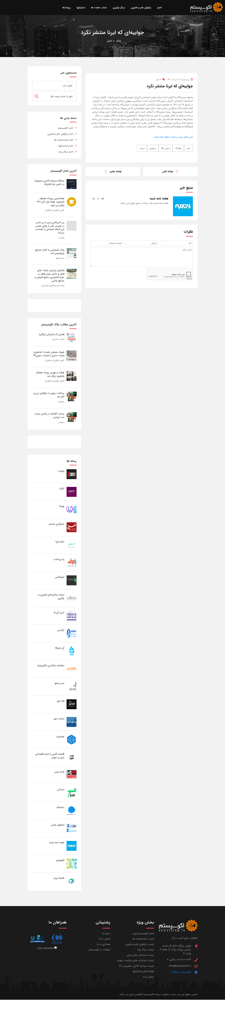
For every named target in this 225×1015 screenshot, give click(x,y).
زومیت (61, 237)
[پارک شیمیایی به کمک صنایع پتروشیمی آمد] (72, 253)
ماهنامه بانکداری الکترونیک (50, 665)
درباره (142, 148)
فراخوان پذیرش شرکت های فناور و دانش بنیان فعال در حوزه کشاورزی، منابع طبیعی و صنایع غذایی (49, 275)
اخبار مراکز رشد (65, 152)
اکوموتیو (60, 860)
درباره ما (106, 933)
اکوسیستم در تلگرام (181, 972)
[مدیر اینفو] (72, 686)
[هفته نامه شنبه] (72, 846)
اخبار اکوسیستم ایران (143, 933)
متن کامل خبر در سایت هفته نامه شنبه (173, 137)
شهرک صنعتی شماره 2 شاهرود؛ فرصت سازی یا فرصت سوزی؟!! (48, 353)
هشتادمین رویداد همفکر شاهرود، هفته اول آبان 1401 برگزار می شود (50, 202)
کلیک (61, 488)
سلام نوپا (59, 542)
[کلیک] (72, 492)
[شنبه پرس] (72, 775)
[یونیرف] (37, 939)
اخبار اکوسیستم (65, 128)
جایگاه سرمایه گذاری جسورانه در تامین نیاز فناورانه (49, 182)
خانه (118, 41)
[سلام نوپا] (72, 545)
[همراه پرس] (72, 881)
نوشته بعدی (116, 171)
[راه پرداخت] (72, 562)
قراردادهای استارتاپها (143, 971)
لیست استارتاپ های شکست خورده (135, 960)
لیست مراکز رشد (145, 950)
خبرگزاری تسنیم (56, 524)
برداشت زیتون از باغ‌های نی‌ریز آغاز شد (49, 394)
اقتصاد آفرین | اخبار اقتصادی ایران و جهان (49, 755)
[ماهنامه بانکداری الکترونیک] (72, 669)
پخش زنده (148, 977)
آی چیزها (59, 648)
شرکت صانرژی (58, 339)
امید (188, 148)
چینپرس (60, 736)
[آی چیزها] (72, 651)
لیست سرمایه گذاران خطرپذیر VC (136, 966)
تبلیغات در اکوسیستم (99, 950)
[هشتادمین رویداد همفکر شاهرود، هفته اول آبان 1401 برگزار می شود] (72, 202)
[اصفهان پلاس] (72, 828)
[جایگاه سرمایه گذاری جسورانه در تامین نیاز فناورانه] (72, 184)
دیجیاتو (60, 807)
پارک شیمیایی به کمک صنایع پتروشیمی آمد (49, 251)
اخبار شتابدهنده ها (63, 140)
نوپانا (61, 506)
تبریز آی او (59, 612)
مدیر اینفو (60, 258)
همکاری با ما (103, 944)
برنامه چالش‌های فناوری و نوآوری (51, 596)
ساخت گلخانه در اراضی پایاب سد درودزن (49, 415)
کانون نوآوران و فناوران (54, 210)
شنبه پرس (59, 772)
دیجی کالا (165, 148)
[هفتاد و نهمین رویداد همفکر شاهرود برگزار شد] (72, 376)
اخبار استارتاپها (65, 146)
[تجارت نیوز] (72, 722)
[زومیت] (72, 474)
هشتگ (178, 148)
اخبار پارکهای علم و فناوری (60, 134)
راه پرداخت (58, 559)
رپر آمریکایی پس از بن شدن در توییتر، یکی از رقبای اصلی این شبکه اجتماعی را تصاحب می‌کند (49, 227)
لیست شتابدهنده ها (143, 939)
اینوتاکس (59, 577)
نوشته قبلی (167, 171)
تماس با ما (104, 939)
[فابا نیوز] (72, 704)
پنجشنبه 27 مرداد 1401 (178, 79)
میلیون (153, 148)
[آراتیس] (72, 633)
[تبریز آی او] (72, 616)
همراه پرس (58, 878)
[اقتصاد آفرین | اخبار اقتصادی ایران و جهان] (72, 757)
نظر (158, 79)
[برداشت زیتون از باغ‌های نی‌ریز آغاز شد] (72, 396)
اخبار (109, 41)
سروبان (61, 401)
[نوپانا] (72, 509)
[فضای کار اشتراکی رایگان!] (72, 338)
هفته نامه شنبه (56, 842)
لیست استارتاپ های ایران (140, 955)
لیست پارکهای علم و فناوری (140, 944)
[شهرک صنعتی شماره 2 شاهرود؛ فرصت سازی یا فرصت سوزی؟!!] (72, 355)
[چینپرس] (72, 739)
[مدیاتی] (72, 793)
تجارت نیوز (59, 719)
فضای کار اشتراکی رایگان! (51, 334)
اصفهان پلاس (57, 825)
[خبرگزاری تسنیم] (72, 527)
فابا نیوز (60, 701)
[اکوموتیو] (72, 863)
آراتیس (60, 630)
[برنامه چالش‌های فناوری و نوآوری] (72, 598)
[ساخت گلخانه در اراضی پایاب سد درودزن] (72, 417)
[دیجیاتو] (72, 810)
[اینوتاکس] (72, 580)
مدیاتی (60, 789)
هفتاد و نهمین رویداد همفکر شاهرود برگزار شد (50, 374)
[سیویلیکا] (56, 939)
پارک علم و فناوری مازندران (52, 285)
